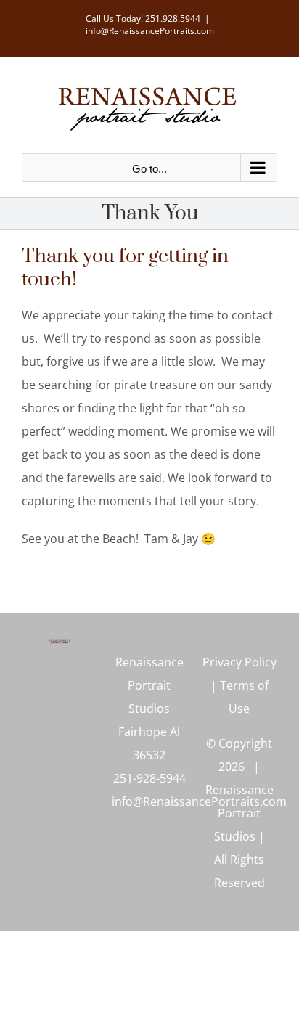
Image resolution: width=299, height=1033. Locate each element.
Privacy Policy (239, 662)
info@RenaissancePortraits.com (150, 31)
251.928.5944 (172, 18)
